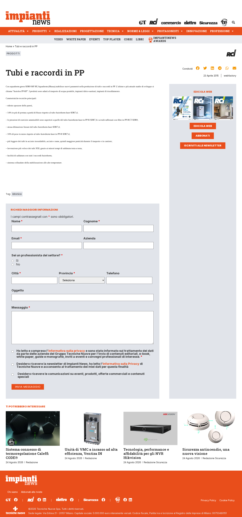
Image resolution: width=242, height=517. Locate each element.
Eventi (94, 39)
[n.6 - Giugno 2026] (202, 108)
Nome (17, 221)
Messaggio (21, 307)
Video (58, 39)
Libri (140, 39)
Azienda (89, 238)
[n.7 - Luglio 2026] (182, 108)
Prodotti (39, 31)
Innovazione (196, 31)
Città (16, 273)
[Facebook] (16, 500)
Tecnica (113, 31)
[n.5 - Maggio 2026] (223, 108)
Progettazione (92, 31)
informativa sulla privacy (66, 350)
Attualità (16, 31)
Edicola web (203, 126)
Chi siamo (12, 492)
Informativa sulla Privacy (121, 363)
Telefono (112, 273)
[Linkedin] (44, 500)
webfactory (230, 75)
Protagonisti (168, 31)
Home (9, 46)
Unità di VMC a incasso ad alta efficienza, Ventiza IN (91, 451)
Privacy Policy (208, 500)
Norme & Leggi (138, 31)
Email (17, 238)
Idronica (17, 194)
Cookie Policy (227, 500)
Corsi (128, 39)
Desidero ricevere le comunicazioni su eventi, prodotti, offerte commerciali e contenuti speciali (81, 375)
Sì (17, 260)
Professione (220, 31)
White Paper (76, 39)
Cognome (91, 221)
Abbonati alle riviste (31, 492)
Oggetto (18, 290)
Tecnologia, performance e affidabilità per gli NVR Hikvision (146, 453)
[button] (233, 22)
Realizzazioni (65, 31)
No (18, 264)
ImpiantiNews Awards (164, 39)
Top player (112, 39)
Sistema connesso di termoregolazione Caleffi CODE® (27, 453)
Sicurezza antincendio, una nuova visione (205, 451)
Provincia (67, 273)
